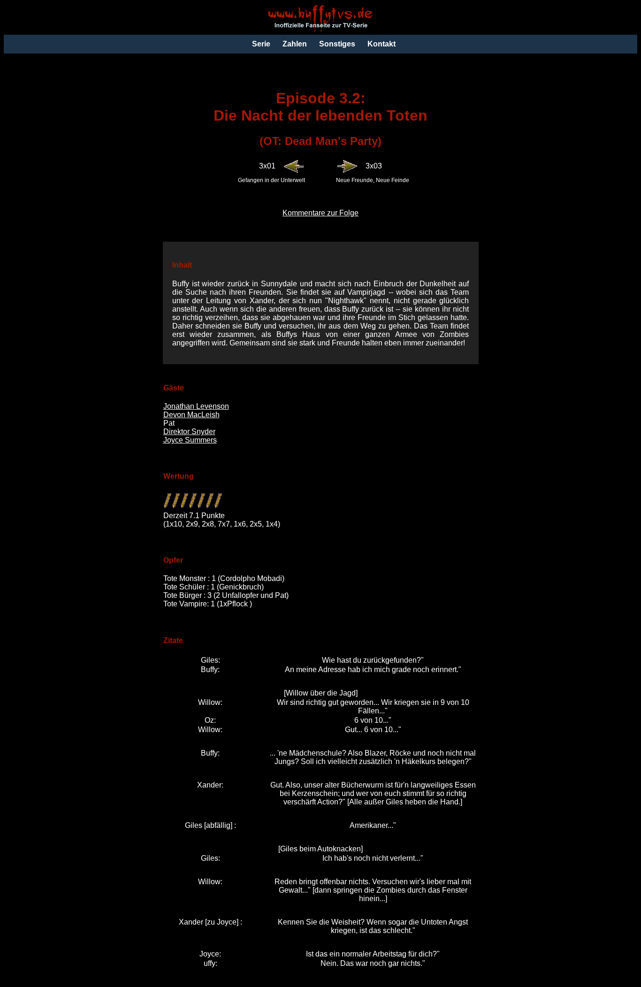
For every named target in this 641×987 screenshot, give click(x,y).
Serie (261, 44)
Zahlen (294, 44)
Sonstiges (337, 44)
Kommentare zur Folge (320, 213)
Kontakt (381, 44)
